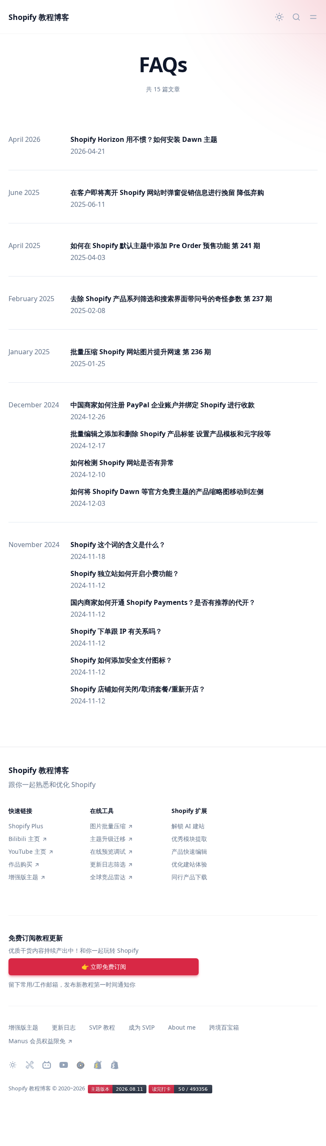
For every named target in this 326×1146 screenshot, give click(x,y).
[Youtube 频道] (63, 1065)
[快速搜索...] (296, 17)
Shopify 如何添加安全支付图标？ (121, 660)
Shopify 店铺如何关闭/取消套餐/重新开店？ (137, 689)
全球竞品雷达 (108, 877)
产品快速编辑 (189, 851)
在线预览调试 (108, 851)
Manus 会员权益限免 (36, 1041)
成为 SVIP (142, 1027)
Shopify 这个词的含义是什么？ (118, 544)
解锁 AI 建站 (188, 826)
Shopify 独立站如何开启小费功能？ (124, 573)
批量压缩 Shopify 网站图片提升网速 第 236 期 (140, 351)
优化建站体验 (189, 864)
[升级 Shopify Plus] (97, 1065)
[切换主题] (279, 17)
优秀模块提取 (189, 839)
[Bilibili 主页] (46, 1065)
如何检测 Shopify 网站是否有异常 (122, 462)
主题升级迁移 (108, 839)
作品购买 (20, 864)
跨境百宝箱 (224, 1027)
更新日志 (64, 1027)
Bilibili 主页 (24, 839)
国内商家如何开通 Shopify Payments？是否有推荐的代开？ (163, 602)
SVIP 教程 (102, 1027)
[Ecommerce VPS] (114, 1065)
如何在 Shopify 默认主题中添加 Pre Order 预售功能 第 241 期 (165, 245)
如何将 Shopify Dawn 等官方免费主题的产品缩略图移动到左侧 (167, 491)
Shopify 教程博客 (38, 17)
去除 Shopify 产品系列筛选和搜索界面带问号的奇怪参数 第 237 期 (171, 298)
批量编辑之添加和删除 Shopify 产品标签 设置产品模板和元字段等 (170, 433)
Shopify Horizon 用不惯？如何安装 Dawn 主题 (143, 139)
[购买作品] (80, 1065)
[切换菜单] (313, 17)
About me (182, 1027)
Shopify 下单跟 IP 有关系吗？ (116, 631)
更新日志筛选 (108, 864)
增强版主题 (23, 877)
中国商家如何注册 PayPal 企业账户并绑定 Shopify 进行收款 (162, 404)
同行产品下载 (189, 877)
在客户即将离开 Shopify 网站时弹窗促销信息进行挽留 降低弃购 (167, 192)
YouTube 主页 (27, 851)
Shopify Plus (25, 826)
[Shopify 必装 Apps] (29, 1065)
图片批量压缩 (108, 826)
